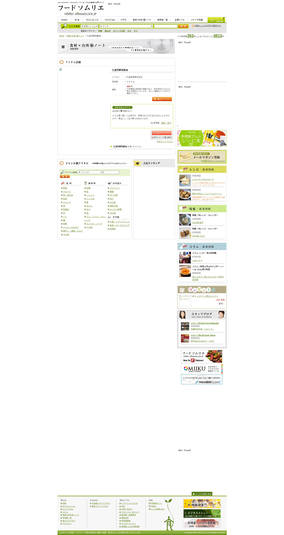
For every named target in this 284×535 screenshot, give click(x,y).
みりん (89, 206)
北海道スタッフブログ (101, 503)
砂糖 (88, 188)
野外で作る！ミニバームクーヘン (207, 194)
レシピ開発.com (157, 509)
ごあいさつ (197, 260)
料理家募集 (125, 521)
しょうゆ (90, 199)
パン (65, 216)
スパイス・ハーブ (94, 224)
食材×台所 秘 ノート (71, 515)
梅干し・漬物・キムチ (73, 231)
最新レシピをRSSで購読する (208, 26)
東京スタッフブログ (100, 506)
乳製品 (66, 209)
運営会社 (125, 518)
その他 (66, 234)
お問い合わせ (126, 509)
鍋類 (112, 191)
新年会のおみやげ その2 (202, 341)
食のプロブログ (69, 521)
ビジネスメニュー (128, 523)
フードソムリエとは (129, 503)
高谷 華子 (166, 123)
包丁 (112, 199)
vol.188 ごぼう (198, 236)
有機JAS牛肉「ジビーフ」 (202, 329)
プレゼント (67, 523)
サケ (136, 31)
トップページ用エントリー (206, 296)
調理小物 (114, 206)
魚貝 (65, 199)
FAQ (123, 506)
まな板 (113, 202)
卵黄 (100, 31)
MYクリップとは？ (165, 142)
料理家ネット (156, 503)
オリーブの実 (119, 31)
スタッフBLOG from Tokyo (203, 335)
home (61, 36)
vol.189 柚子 (197, 222)
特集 (64, 503)
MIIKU (153, 506)
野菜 (65, 188)
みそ (88, 209)
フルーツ (67, 191)
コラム (65, 512)
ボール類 (114, 195)
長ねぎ (108, 31)
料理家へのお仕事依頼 (130, 526)
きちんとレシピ (69, 506)
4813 (217, 35)
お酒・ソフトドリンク (120, 222)
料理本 (113, 229)
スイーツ (67, 202)
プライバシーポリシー (130, 512)
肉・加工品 (68, 195)
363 (190, 35)
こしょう (90, 195)
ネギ (129, 31)
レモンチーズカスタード (203, 179)
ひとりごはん (68, 509)
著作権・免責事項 (128, 515)
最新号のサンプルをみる (214, 161)
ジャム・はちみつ (71, 227)
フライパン (115, 188)
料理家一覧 (67, 518)
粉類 (65, 224)
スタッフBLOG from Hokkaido (205, 323)
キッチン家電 (116, 209)
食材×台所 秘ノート (75, 36)
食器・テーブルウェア (120, 225)
